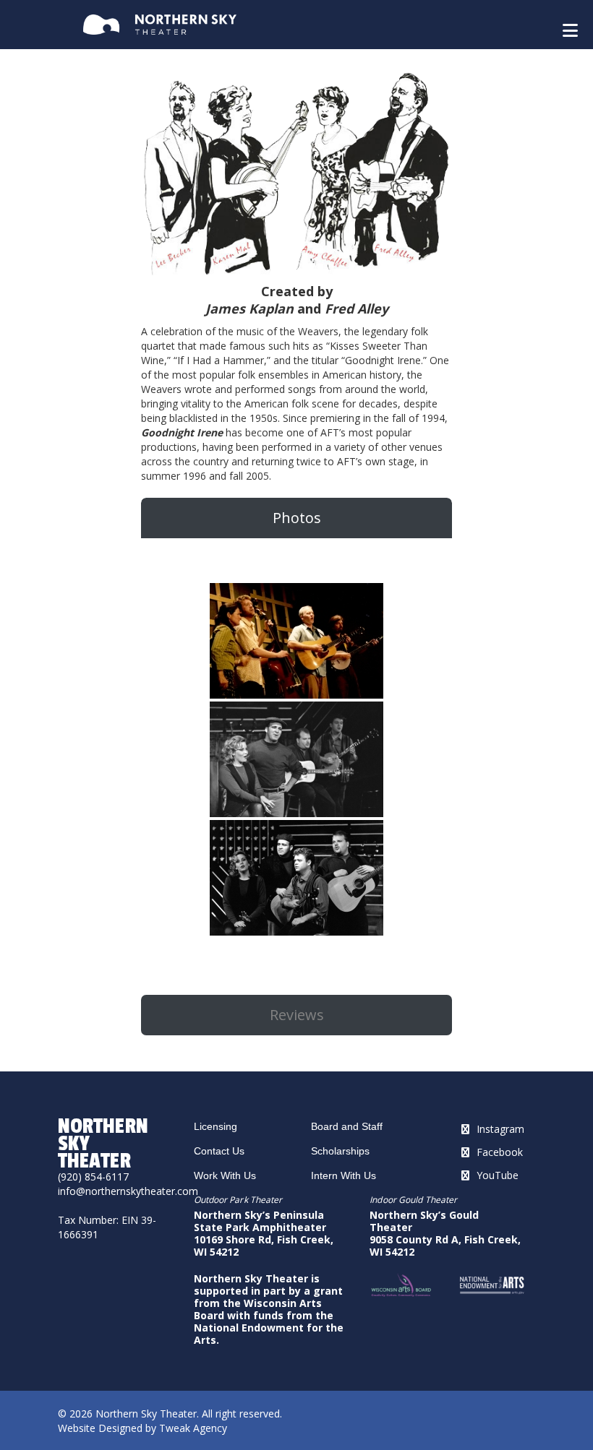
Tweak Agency (193, 1428)
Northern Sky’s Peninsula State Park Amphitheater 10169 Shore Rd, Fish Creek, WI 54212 (263, 1233)
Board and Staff (347, 1126)
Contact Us (219, 1151)
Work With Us (225, 1175)
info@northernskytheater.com (128, 1191)
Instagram (500, 1129)
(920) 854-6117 (93, 1176)
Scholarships (340, 1151)
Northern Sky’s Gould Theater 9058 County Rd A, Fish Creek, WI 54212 (445, 1233)
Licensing (215, 1126)
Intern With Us (343, 1175)
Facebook (500, 1152)
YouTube (498, 1175)
